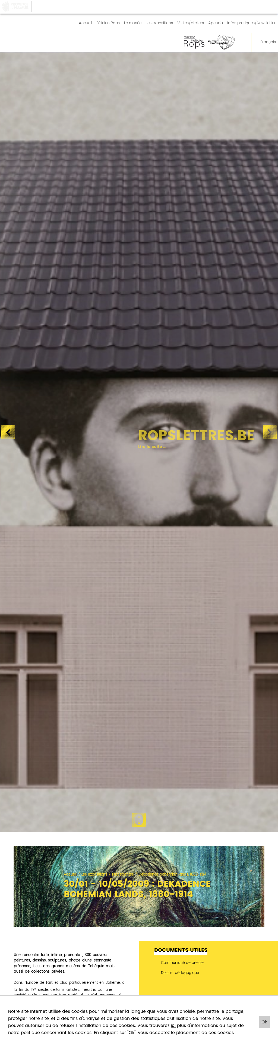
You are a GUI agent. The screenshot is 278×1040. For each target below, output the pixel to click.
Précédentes (123, 874)
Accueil (85, 23)
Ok (264, 1022)
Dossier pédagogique (179, 973)
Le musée (132, 23)
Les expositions (159, 23)
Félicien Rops (108, 23)
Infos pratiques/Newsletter (251, 23)
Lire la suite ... (146, 447)
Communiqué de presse (182, 963)
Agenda (215, 23)
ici (173, 1025)
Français (268, 42)
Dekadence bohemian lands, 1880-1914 (172, 874)
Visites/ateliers (190, 23)
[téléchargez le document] (208, 981)
